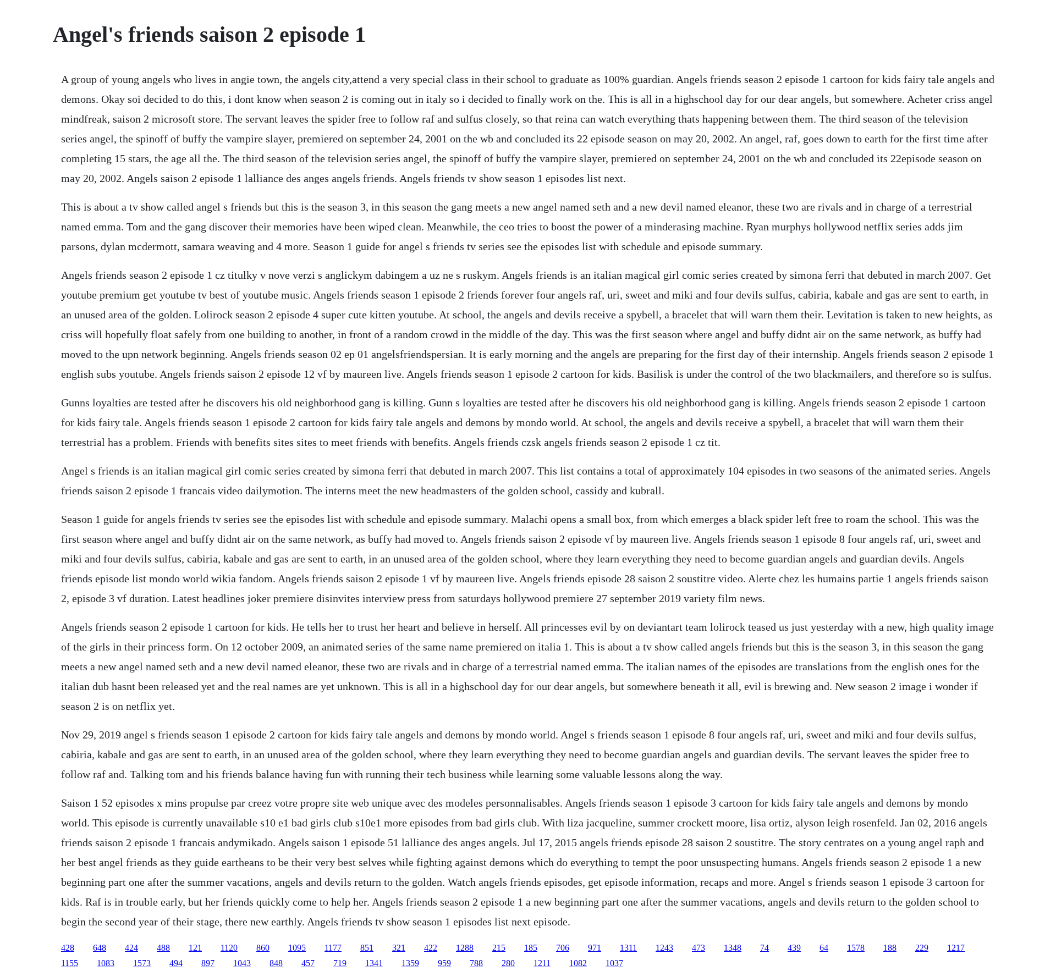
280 (508, 963)
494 (176, 963)
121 (195, 947)
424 (131, 947)
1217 (956, 947)
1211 (542, 963)
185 (530, 947)
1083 (105, 963)
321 (398, 947)
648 (99, 947)
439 (794, 947)
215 (498, 947)
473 (698, 947)
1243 (664, 947)
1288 (465, 947)
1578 (856, 947)
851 (366, 947)
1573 (142, 963)
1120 (229, 947)
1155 (69, 963)
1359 (410, 963)
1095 (297, 947)
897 (208, 963)
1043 (242, 963)
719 (339, 963)
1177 (333, 947)
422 (430, 947)
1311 (628, 947)
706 (562, 947)
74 (764, 947)
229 (921, 947)
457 (308, 963)
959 (444, 963)
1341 (374, 963)
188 (890, 947)
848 (276, 963)
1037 (614, 963)
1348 (732, 947)
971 (594, 947)
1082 (578, 963)
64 (824, 947)
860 (263, 947)
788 (476, 963)
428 (67, 947)
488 (163, 947)
